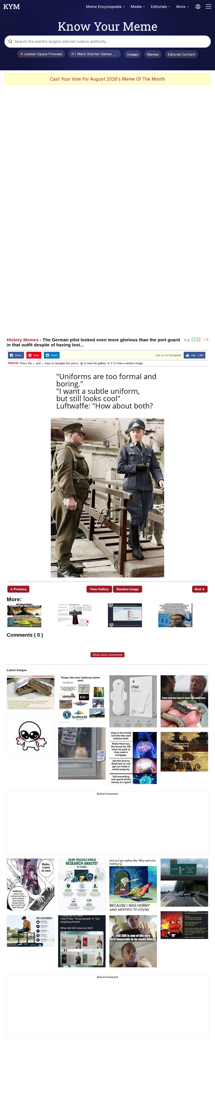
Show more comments (107, 654)
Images (132, 54)
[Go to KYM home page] (11, 8)
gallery (74, 363)
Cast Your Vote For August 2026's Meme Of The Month (107, 79)
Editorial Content (181, 54)
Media (136, 6)
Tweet (53, 355)
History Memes (23, 339)
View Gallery (99, 589)
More (180, 6)
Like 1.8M (196, 355)
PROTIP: (13, 363)
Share (17, 355)
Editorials (159, 6)
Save (35, 355)
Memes (153, 54)
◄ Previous (18, 589)
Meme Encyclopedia (103, 6)
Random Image (128, 589)
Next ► (200, 589)
